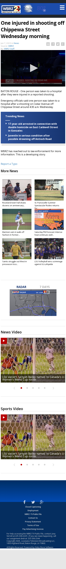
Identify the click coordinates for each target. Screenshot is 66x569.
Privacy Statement (33, 521)
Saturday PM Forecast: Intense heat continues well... (48, 233)
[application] (33, 68)
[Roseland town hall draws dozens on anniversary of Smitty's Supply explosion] (16, 189)
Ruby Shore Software (44, 547)
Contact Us (33, 518)
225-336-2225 (21, 536)
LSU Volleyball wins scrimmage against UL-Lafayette (48, 263)
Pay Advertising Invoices (33, 529)
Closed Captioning (33, 506)
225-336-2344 (34, 538)
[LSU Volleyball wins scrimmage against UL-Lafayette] (49, 248)
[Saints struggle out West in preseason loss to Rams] (16, 248)
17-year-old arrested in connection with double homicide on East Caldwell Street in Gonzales (33, 127)
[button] (33, 68)
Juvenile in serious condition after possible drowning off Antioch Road (30, 137)
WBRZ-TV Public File (33, 514)
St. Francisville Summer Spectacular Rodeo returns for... (47, 205)
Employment (33, 510)
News (16, 43)
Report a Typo (9, 164)
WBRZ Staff (9, 48)
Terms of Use (33, 525)
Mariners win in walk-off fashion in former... (13, 233)
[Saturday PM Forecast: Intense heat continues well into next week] (49, 219)
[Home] (11, 9)
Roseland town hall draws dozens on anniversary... (14, 204)
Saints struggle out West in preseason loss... (14, 263)
